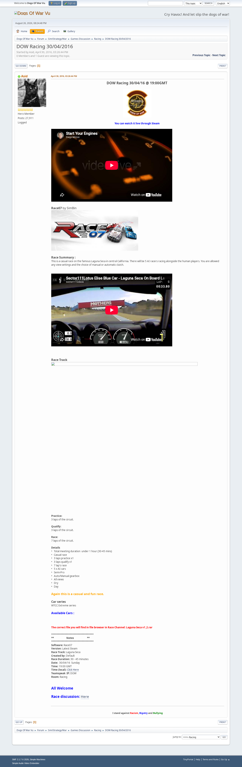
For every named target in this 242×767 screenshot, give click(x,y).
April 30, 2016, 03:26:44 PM (64, 76)
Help (198, 759)
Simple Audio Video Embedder (25, 763)
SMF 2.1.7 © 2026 (20, 759)
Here (85, 696)
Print (223, 65)
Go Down (21, 65)
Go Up (19, 722)
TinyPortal (188, 759)
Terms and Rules (211, 759)
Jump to (177, 736)
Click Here (73, 669)
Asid (24, 76)
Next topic (219, 55)
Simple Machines (37, 759)
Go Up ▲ (225, 759)
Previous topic (201, 55)
